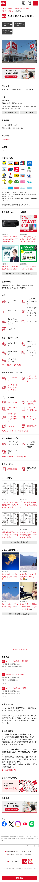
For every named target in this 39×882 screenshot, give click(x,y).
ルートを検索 (28, 112)
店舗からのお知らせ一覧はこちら (19, 614)
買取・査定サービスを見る (12, 365)
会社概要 (11, 854)
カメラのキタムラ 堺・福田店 (15, 674)
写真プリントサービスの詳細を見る (15, 431)
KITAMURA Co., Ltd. (15, 868)
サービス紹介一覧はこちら (19, 542)
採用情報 (19, 854)
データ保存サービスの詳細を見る (14, 456)
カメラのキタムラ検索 (22, 8)
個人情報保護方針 (12, 851)
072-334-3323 (6, 139)
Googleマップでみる (19, 649)
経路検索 (19, 878)
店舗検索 (23, 1)
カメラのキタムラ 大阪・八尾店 (15, 688)
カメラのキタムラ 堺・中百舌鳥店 (16, 661)
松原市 (11, 11)
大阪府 (4, 11)
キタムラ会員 (30, 2)
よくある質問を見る (9, 770)
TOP (3, 8)
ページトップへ (31, 846)
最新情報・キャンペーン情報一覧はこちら (19, 274)
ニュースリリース (26, 851)
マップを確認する (10, 112)
